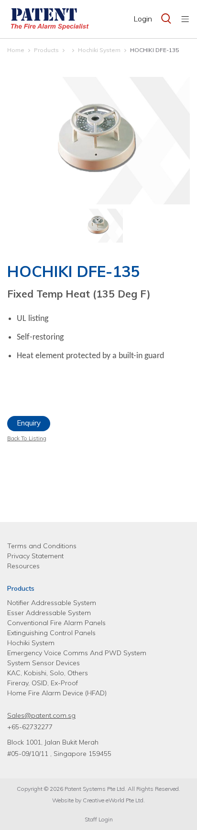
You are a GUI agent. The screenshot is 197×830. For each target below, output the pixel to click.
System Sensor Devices (43, 663)
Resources (23, 566)
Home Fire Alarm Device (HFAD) (57, 693)
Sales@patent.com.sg (41, 715)
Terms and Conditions (42, 546)
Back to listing (26, 438)
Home (15, 49)
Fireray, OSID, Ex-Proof (42, 683)
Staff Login (99, 819)
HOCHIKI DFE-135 (154, 49)
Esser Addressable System (49, 612)
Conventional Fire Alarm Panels (56, 622)
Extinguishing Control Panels (51, 632)
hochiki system (99, 49)
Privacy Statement (35, 556)
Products (46, 49)
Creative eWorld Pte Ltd (113, 800)
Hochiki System (31, 642)
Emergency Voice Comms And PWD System (76, 653)
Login (142, 18)
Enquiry (29, 422)
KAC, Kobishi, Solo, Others (47, 673)
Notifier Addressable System (51, 602)
